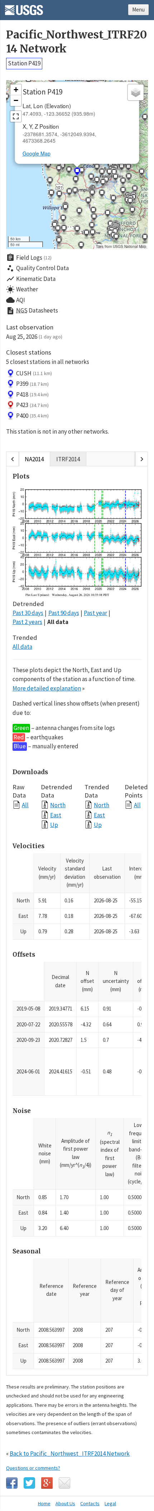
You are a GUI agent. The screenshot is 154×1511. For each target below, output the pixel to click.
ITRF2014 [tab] (68, 459)
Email (64, 1483)
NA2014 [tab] (34, 459)
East (55, 815)
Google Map (36, 153)
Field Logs (29, 257)
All (25, 805)
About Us (65, 1503)
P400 (32, 416)
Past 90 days (63, 613)
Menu (138, 9)
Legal (110, 1503)
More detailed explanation (47, 688)
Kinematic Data (31, 278)
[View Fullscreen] (15, 116)
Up (54, 824)
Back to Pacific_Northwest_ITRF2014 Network (70, 1453)
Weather (22, 289)
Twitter (29, 1483)
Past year (95, 613)
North (58, 805)
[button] (48, 166)
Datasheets (32, 310)
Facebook (12, 1483)
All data (57, 622)
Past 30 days (28, 613)
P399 (32, 384)
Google (47, 1483)
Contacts (90, 1503)
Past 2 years (27, 622)
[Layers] (136, 92)
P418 (32, 394)
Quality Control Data (37, 268)
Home (44, 1503)
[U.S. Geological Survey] (24, 7)
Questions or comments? (33, 1468)
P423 (32, 405)
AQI (15, 300)
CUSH (34, 373)
